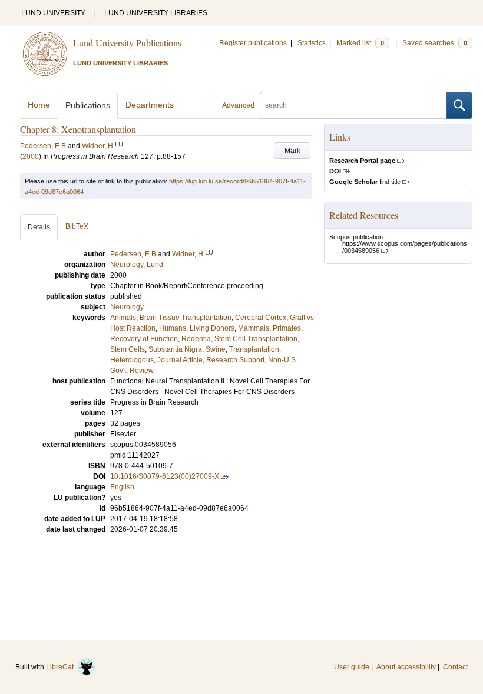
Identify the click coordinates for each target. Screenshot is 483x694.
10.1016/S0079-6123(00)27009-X (164, 476)
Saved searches (434, 43)
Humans (172, 328)
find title (365, 181)
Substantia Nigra (175, 349)
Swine (216, 349)
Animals (123, 317)
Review (142, 370)
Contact (455, 667)
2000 (30, 156)
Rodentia (196, 339)
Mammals (253, 328)
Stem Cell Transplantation (255, 339)
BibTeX (76, 226)
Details (39, 227)
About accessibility (406, 667)
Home (39, 104)
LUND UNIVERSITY (53, 13)
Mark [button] (292, 150)
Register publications (253, 43)
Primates (287, 328)
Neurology (127, 307)
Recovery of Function (144, 339)
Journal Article (180, 360)
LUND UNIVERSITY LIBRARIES (155, 13)
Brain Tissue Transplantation (185, 317)
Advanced (238, 105)
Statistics (311, 43)
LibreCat (61, 667)
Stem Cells (127, 349)
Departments (149, 104)
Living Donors (212, 328)
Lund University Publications (127, 42)
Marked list (360, 43)
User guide (351, 667)
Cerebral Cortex (260, 317)
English (122, 487)
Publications (87, 105)
